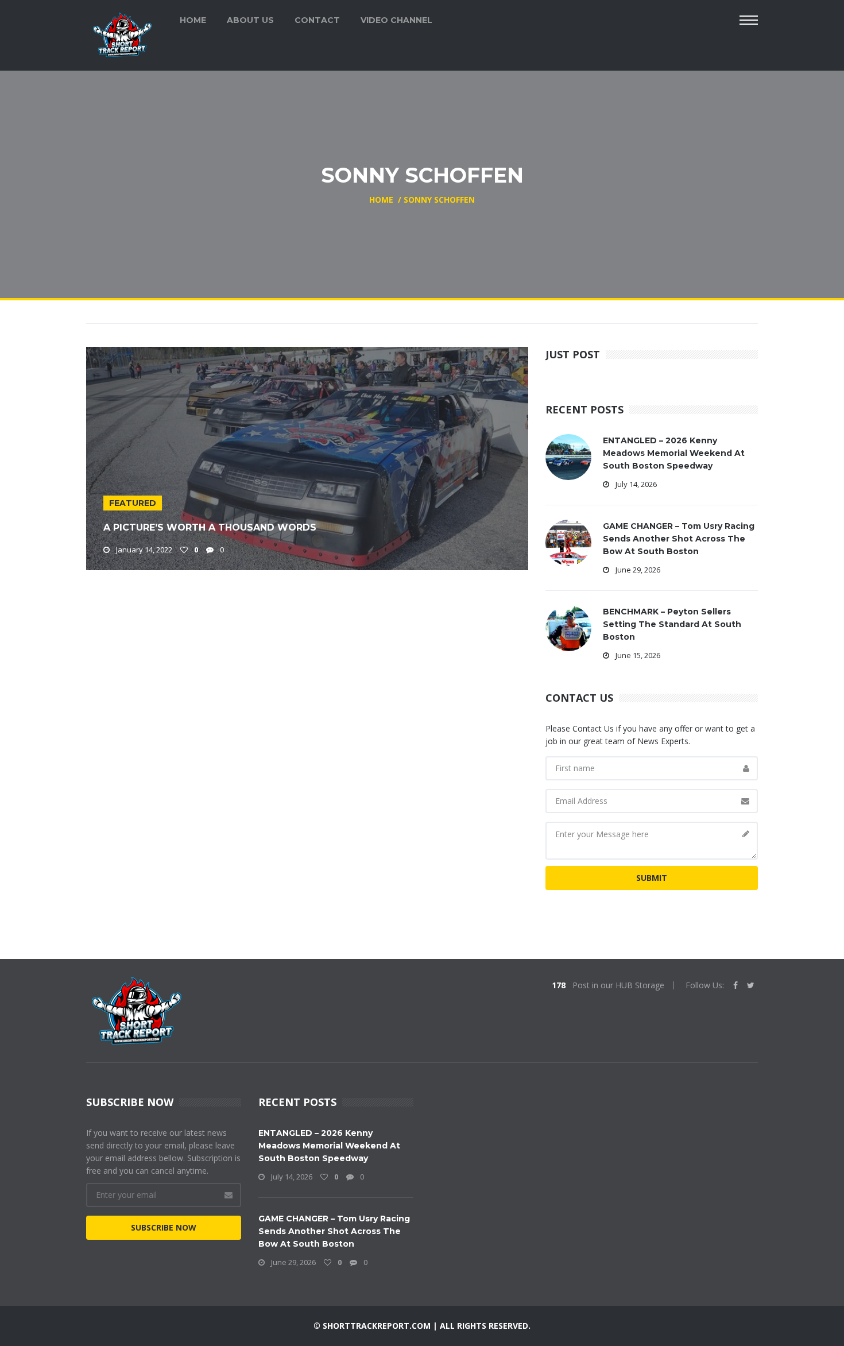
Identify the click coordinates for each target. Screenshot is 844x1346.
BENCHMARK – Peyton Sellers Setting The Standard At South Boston (672, 624)
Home (193, 20)
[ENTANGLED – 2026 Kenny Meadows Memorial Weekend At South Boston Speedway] (568, 456)
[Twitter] (750, 985)
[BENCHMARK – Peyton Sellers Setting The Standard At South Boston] (568, 627)
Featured (132, 503)
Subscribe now (163, 1227)
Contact (317, 20)
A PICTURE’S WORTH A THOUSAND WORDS (209, 527)
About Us (250, 20)
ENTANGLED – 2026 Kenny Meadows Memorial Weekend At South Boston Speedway (674, 453)
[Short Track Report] (122, 33)
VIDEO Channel (396, 20)
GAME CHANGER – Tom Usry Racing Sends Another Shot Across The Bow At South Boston (678, 538)
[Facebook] (735, 985)
